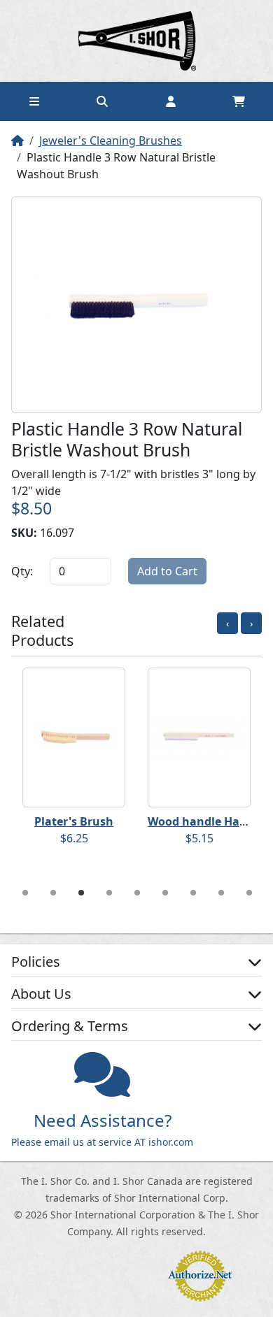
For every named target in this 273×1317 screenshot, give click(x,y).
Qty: (22, 571)
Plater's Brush (73, 821)
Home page (136, 41)
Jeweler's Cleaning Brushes (110, 140)
